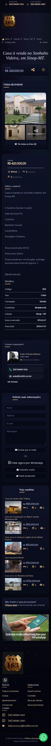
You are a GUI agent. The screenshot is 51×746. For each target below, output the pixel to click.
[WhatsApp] (5, 680)
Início (7, 39)
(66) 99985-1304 (16, 4)
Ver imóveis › (13, 382)
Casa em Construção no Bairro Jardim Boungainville (22, 517)
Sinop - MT (28, 39)
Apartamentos (9, 701)
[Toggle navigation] (45, 31)
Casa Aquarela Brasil (14, 557)
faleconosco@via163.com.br (23, 726)
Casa (39, 39)
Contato (32, 696)
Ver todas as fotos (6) (27, 144)
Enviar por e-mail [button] (26, 450)
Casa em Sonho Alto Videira (17, 498)
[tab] (13, 85)
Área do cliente (35, 701)
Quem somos (34, 691)
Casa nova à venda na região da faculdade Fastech (24, 538)
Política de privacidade (35, 738)
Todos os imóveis (10, 691)
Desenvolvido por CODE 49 (25, 741)
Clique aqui (11, 605)
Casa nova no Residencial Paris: (19, 575)
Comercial (7, 705)
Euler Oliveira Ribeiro (30, 354)
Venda (17, 39)
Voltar (45, 42)
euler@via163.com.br (22, 376)
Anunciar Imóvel (35, 705)
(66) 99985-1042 (20, 370)
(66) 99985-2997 (38, 4)
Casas (5, 696)
